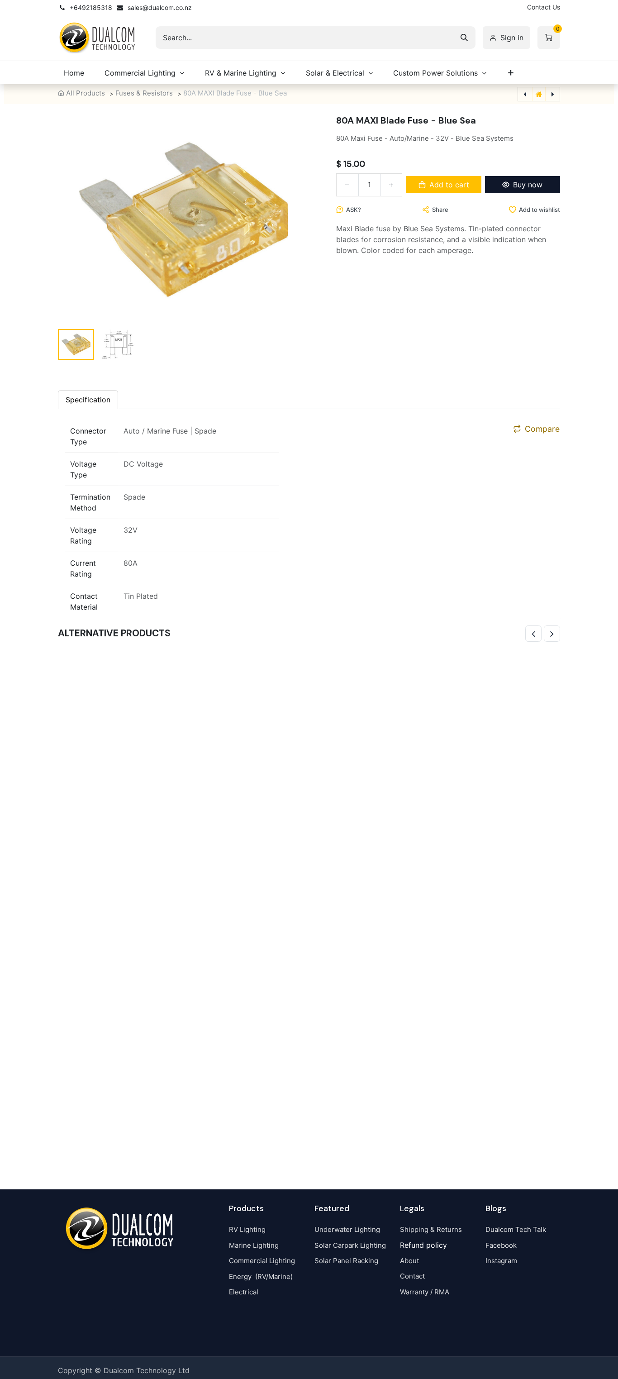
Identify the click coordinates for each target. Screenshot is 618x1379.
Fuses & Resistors (144, 93)
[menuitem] (74, 72)
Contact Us (543, 7)
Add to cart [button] (449, 184)
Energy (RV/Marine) (261, 1276)
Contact (412, 1276)
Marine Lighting (254, 1245)
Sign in (511, 37)
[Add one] (391, 185)
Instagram (501, 1260)
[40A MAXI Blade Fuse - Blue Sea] (309, 902)
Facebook (501, 1245)
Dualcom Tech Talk (515, 1229)
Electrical (243, 1292)
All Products (85, 93)
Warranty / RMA (424, 1292)
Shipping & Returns (431, 1229)
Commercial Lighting (262, 1260)
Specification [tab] (88, 399)
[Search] (464, 37)
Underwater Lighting (347, 1229)
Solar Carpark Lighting (350, 1245)
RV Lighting (247, 1229)
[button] (79, 220)
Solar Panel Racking (346, 1260)
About (409, 1260)
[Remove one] (347, 185)
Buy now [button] (527, 184)
